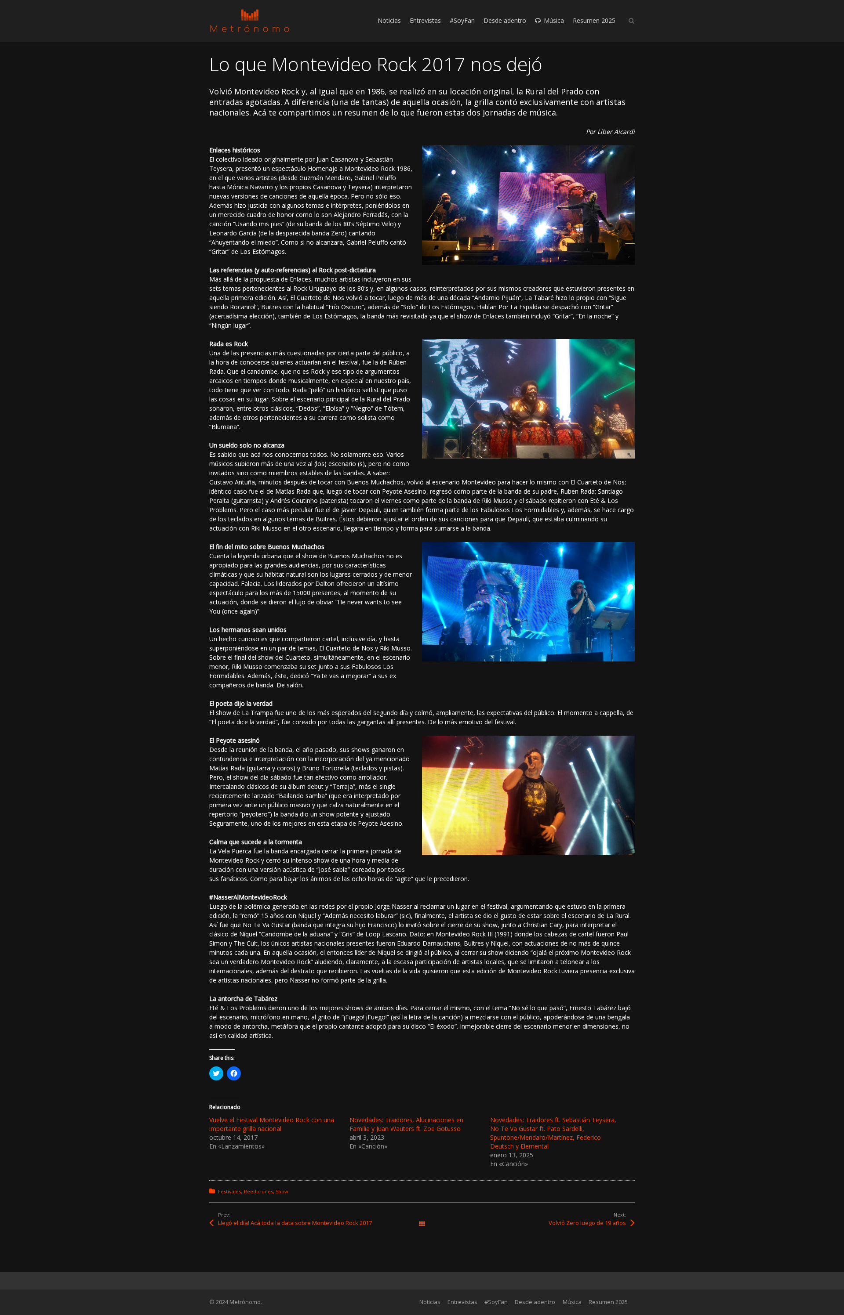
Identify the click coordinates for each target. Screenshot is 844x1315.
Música (572, 1302)
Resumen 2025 (608, 1302)
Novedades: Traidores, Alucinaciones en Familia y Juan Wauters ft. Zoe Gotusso (406, 1124)
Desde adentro (535, 1302)
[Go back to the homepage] (249, 21)
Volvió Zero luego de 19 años (587, 1223)
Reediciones (258, 1191)
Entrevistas (462, 1302)
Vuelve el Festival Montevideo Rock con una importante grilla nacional (271, 1124)
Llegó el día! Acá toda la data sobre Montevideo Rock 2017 (295, 1223)
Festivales (229, 1191)
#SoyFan (496, 1302)
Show (282, 1191)
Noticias (429, 1302)
